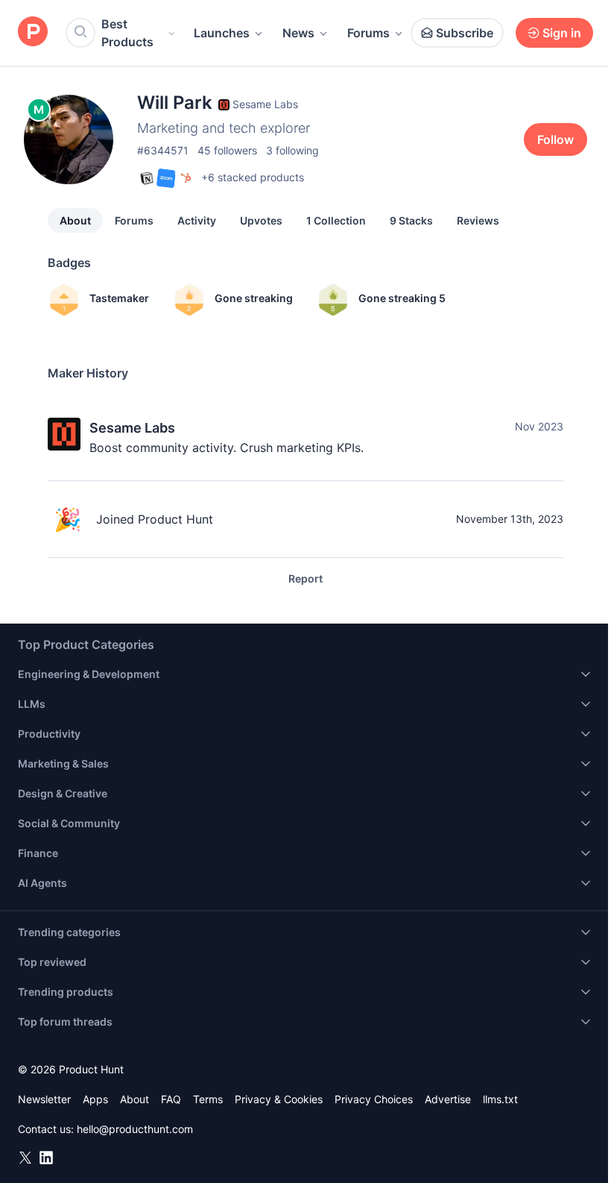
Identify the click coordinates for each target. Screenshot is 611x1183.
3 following (292, 150)
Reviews (478, 220)
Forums (368, 32)
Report (305, 578)
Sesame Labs (132, 428)
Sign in (561, 32)
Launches (222, 32)
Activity (196, 220)
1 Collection (336, 220)
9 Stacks (411, 220)
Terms (208, 1099)
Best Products (127, 32)
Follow (555, 139)
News (298, 32)
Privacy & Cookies (279, 1099)
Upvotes (261, 220)
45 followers (227, 150)
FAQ (171, 1099)
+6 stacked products (252, 177)
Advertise (448, 1099)
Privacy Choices (374, 1099)
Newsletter (44, 1099)
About (75, 220)
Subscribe (464, 32)
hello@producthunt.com (135, 1129)
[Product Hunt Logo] (33, 32)
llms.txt (500, 1099)
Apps (95, 1099)
